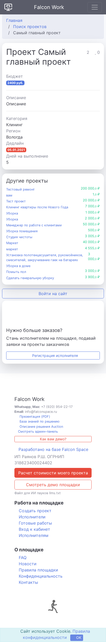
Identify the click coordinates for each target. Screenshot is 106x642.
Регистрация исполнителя (54, 355)
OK (78, 637)
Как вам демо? (53, 439)
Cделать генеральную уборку (30, 278)
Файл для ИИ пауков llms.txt (37, 493)
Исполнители (32, 516)
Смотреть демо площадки (53, 484)
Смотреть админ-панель (37, 431)
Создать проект (35, 510)
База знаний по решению (39, 421)
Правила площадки (38, 569)
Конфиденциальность (41, 576)
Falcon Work (49, 7)
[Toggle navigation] (94, 7)
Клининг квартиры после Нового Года (37, 207)
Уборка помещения (22, 231)
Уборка (12, 213)
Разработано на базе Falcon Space (53, 449)
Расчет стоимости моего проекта (53, 472)
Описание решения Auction (41, 427)
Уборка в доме (18, 266)
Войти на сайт (53, 293)
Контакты (28, 582)
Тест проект (16, 201)
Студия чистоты (19, 237)
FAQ (22, 557)
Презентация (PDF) (34, 416)
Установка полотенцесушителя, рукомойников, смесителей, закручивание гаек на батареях (44, 257)
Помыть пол (16, 272)
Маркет (12, 243)
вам (9, 195)
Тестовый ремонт (20, 189)
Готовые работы (35, 523)
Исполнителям (33, 535)
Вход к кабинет (34, 529)
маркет (12, 249)
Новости (28, 563)
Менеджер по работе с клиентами (34, 225)
